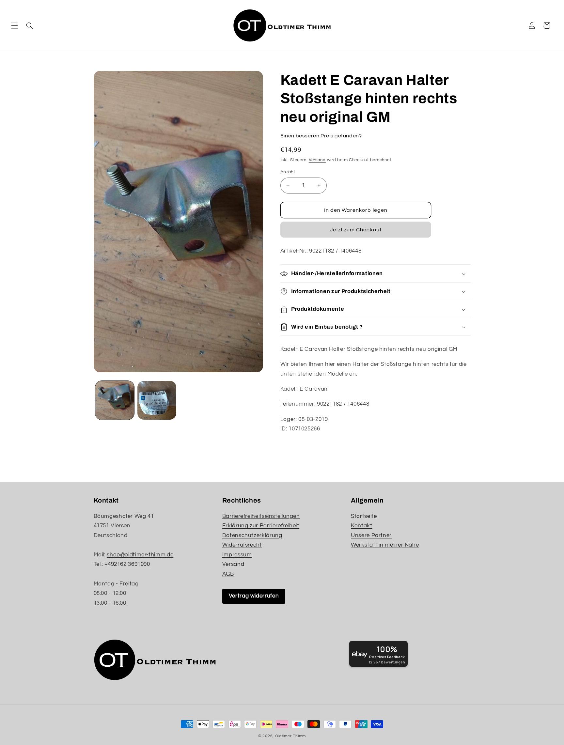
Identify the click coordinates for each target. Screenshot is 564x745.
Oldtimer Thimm (290, 736)
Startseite (364, 516)
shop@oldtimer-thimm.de (140, 555)
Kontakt (361, 526)
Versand (317, 160)
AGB (228, 574)
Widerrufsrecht (242, 545)
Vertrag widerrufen (254, 596)
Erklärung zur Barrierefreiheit (260, 526)
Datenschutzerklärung (252, 535)
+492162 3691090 (127, 564)
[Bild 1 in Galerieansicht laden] (114, 400)
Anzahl (287, 172)
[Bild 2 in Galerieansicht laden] (156, 400)
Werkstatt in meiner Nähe (385, 545)
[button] (14, 25)
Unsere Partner (371, 535)
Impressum (237, 555)
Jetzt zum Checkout (356, 230)
